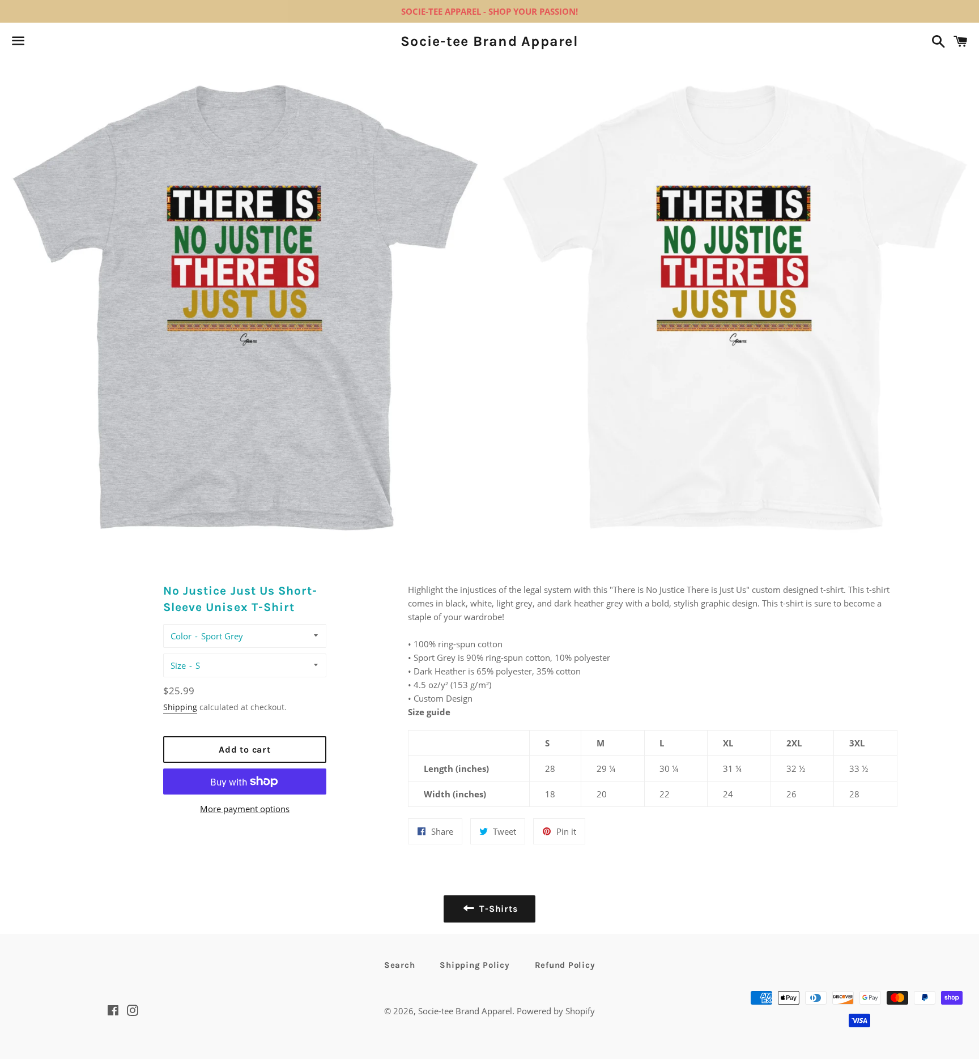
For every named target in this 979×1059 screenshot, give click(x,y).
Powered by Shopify (556, 1011)
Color (181, 636)
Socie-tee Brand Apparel (489, 41)
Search (399, 965)
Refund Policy (565, 965)
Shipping (180, 707)
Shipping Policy (474, 965)
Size (178, 665)
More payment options (245, 808)
